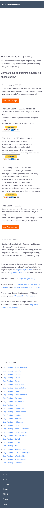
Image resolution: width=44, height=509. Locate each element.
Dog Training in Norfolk (11, 425)
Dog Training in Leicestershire (14, 412)
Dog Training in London (11, 415)
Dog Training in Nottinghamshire (15, 436)
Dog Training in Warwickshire (14, 456)
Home (5, 474)
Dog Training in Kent (10, 405)
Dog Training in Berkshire (12, 371)
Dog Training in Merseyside (13, 419)
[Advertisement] (22, 30)
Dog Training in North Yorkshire (15, 432)
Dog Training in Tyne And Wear (15, 449)
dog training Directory (24, 270)
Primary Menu (22, 4)
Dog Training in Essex (11, 391)
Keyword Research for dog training (27, 287)
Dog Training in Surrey (11, 442)
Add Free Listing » (10, 101)
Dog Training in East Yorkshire (14, 388)
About (5, 479)
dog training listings (17, 273)
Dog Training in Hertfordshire (14, 401)
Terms (5, 489)
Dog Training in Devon (11, 378)
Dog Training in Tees (11, 446)
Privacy (6, 499)
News (5, 504)
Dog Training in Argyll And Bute (15, 367)
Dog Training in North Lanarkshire (16, 429)
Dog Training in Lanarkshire (13, 408)
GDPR (5, 494)
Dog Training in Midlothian (13, 422)
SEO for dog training (21, 284)
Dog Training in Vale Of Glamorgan (16, 453)
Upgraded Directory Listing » (25, 296)
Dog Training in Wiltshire (12, 463)
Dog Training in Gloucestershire (15, 395)
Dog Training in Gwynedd (12, 398)
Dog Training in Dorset (11, 381)
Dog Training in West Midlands (14, 459)
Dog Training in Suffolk (11, 439)
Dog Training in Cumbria (12, 374)
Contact (6, 484)
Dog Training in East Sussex (14, 384)
